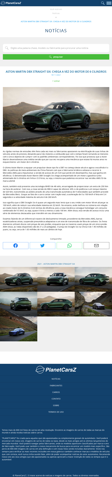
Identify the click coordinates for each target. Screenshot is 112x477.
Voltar (57, 80)
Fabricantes (56, 385)
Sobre (56, 405)
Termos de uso (56, 412)
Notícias (56, 13)
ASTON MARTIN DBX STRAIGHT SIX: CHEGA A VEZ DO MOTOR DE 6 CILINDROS (56, 21)
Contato (56, 398)
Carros (56, 392)
